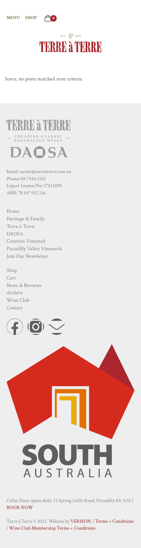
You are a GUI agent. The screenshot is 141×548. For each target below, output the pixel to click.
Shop (31, 18)
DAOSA (15, 233)
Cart (11, 277)
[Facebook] (15, 326)
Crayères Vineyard (26, 241)
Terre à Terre (20, 226)
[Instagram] (36, 326)
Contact (15, 307)
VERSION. (81, 521)
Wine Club (18, 300)
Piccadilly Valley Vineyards (34, 248)
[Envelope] (57, 326)
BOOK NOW (20, 507)
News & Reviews (24, 285)
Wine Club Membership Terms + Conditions (52, 528)
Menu (13, 18)
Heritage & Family (26, 218)
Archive (15, 292)
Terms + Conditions (114, 521)
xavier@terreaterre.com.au (45, 171)
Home (13, 211)
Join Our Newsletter (27, 256)
